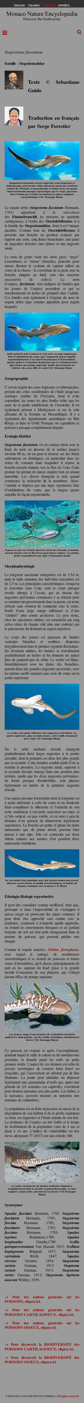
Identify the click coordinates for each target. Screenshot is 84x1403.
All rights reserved (68, 1396)
